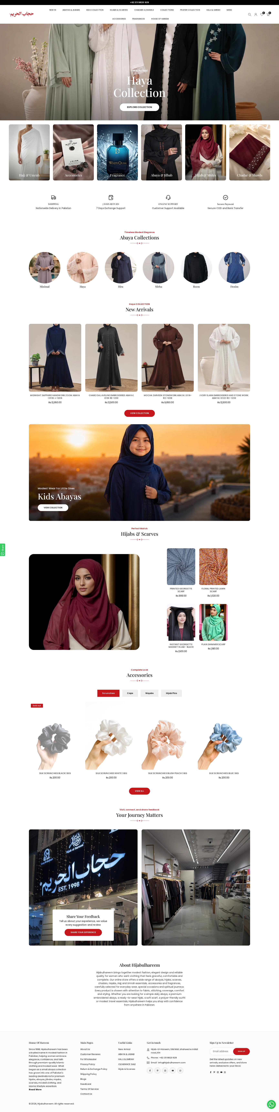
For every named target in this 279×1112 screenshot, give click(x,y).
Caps (130, 693)
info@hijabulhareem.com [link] (139, 2)
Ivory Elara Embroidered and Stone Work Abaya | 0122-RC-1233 (224, 397)
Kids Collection (94, 10)
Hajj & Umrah (213, 10)
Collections (167, 10)
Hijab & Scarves (126, 1069)
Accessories (119, 18)
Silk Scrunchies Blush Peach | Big (167, 773)
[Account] (256, 14)
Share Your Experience (83, 932)
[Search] (250, 14)
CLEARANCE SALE (127, 1064)
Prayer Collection (190, 10)
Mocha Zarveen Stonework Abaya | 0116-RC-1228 (167, 397)
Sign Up (241, 1051)
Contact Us (86, 1093)
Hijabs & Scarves (119, 10)
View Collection (139, 413)
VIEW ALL (139, 791)
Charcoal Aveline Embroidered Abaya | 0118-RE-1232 (111, 397)
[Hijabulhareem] (22, 14)
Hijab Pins (171, 693)
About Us (85, 1049)
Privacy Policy (87, 1064)
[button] (269, 72)
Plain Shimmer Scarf (213, 644)
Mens (229, 10)
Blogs (83, 1079)
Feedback (85, 1084)
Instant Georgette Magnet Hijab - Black (181, 646)
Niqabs (149, 693)
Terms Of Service (89, 1089)
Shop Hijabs (30, 103)
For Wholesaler (88, 1059)
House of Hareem (160, 18)
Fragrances (138, 18)
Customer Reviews (90, 1054)
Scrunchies (108, 693)
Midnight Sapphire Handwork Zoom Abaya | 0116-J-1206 (55, 397)
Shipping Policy (88, 1074)
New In (52, 10)
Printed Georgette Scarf (181, 590)
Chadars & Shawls (144, 10)
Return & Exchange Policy (93, 1069)
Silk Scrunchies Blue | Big (224, 773)
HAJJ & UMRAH (126, 1059)
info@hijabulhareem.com (172, 1062)
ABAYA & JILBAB (126, 1054)
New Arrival (124, 1049)
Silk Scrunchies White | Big (111, 773)
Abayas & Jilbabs (71, 10)
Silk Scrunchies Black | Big (55, 773)
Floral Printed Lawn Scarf (213, 590)
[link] (53, 202)
